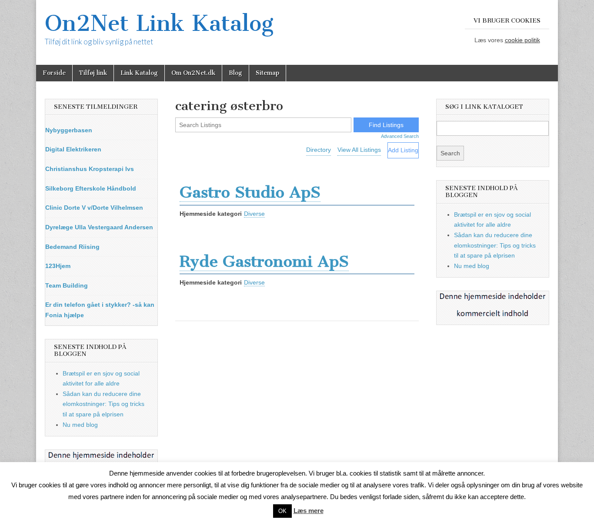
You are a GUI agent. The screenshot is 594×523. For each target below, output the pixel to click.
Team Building (66, 285)
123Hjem (57, 265)
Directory (318, 149)
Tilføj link (93, 73)
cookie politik (522, 40)
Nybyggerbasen (68, 130)
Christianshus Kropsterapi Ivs (89, 168)
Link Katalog (139, 73)
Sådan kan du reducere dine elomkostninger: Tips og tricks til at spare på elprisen (103, 404)
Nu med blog (80, 424)
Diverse (254, 213)
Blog (235, 73)
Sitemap (267, 73)
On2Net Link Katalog (159, 23)
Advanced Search (400, 136)
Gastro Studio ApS (250, 192)
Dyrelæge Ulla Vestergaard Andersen (99, 227)
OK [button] (282, 511)
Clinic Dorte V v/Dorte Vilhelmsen (94, 207)
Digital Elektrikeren (73, 149)
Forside (54, 73)
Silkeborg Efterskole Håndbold (90, 188)
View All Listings (359, 149)
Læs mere (309, 510)
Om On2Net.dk (193, 73)
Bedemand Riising (72, 246)
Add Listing (403, 150)
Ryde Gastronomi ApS (264, 261)
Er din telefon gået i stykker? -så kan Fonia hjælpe (99, 309)
